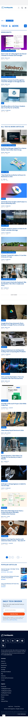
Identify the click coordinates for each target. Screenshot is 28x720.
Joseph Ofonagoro (6, 110)
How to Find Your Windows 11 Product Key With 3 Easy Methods (10, 577)
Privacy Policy (14, 619)
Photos (2, 697)
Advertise (3, 676)
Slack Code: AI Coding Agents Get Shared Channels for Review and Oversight (13, 54)
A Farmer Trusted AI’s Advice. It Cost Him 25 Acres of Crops (13, 256)
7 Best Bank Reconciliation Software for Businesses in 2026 (13, 175)
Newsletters (4, 665)
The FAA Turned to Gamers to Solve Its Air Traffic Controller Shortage (14, 229)
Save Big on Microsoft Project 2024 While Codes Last (13, 404)
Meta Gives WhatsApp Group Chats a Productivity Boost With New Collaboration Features (12, 512)
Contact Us (3, 663)
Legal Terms (10, 706)
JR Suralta (4, 179)
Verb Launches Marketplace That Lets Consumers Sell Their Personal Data (12, 377)
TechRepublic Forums (6, 688)
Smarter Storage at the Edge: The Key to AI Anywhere (10, 569)
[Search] (22, 7)
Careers (3, 680)
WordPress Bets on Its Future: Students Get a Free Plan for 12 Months (13, 107)
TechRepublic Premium (6, 693)
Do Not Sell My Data (8, 654)
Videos (2, 699)
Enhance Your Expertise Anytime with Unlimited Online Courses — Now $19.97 (13, 540)
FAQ (2, 673)
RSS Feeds (3, 667)
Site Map (3, 669)
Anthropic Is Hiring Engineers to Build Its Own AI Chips (13, 484)
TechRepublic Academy (7, 407)
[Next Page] (21, 557)
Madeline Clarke (5, 516)
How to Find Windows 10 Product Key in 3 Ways (10, 584)
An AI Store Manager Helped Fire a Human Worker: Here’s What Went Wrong (13, 149)
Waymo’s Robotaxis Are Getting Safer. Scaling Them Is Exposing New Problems (13, 350)
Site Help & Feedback (6, 671)
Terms (8, 619)
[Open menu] (25, 7)
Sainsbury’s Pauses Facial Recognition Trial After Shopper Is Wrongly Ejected (13, 80)
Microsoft (3, 579)
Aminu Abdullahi (5, 58)
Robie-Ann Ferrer (6, 433)
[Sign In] (18, 7)
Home (2, 20)
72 (18, 557)
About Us (3, 661)
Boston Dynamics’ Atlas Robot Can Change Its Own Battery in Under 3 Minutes (11, 457)
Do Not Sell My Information (7, 678)
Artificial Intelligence (7, 572)
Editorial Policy (4, 701)
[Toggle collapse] (3, 715)
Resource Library (5, 695)
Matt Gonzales (5, 288)
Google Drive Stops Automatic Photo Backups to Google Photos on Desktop (12, 324)
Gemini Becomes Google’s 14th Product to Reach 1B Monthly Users (14, 202)
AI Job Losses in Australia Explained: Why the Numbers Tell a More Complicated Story (13, 283)
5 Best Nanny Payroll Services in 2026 (12, 430)
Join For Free (14, 614)
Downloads (3, 686)
